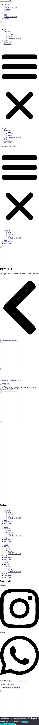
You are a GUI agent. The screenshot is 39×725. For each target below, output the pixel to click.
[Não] (15, 724)
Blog (5, 40)
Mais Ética (7, 44)
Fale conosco (8, 42)
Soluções (7, 31)
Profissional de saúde (10, 8)
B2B (5, 6)
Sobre (6, 29)
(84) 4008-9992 (5, 384)
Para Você (7, 10)
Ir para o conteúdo (6, 1)
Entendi (25, 722)
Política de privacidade (7, 684)
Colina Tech (16, 688)
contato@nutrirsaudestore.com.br (10, 380)
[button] (19, 86)
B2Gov (6, 4)
